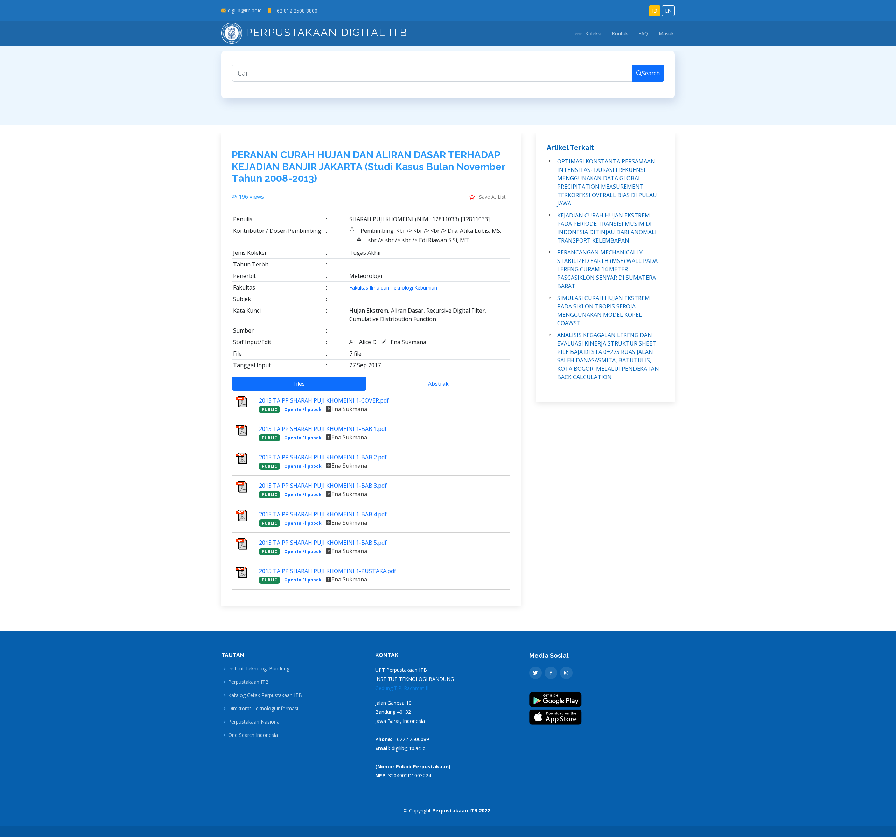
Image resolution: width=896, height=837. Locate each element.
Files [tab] (299, 384)
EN (668, 10)
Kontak (620, 33)
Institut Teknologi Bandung (258, 668)
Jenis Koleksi (587, 33)
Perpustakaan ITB (248, 681)
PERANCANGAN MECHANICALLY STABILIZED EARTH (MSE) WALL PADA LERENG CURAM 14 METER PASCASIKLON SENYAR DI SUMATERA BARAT (607, 269)
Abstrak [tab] (438, 384)
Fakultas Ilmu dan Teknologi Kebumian (393, 287)
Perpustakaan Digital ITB (324, 32)
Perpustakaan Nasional (254, 721)
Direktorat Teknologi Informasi (263, 708)
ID (654, 10)
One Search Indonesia (253, 735)
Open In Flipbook (303, 409)
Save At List (492, 197)
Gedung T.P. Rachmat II (401, 688)
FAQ (643, 33)
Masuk (666, 33)
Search (651, 73)
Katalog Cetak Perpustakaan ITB (265, 695)
